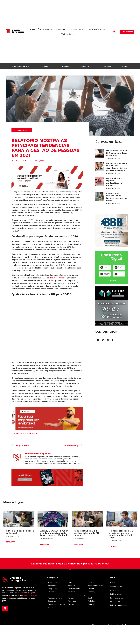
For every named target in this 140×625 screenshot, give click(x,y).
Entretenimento (74, 589)
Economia (107, 66)
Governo (51, 592)
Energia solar (52, 589)
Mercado (51, 595)
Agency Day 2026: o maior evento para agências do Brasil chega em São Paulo (54, 533)
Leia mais (10, 542)
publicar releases (30, 595)
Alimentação (52, 583)
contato (21, 593)
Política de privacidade (118, 605)
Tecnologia (45, 66)
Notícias (91, 595)
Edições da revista (96, 29)
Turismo (91, 604)
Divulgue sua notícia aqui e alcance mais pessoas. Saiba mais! (70, 563)
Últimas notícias (45, 29)
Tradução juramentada (56, 604)
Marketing (91, 592)
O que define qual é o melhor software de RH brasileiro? (86, 533)
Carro (70, 583)
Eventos (91, 589)
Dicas (90, 583)
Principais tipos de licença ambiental (20, 532)
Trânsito (71, 604)
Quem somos (61, 29)
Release (71, 598)
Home (32, 29)
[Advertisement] (47, 312)
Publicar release (77, 29)
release (34, 433)
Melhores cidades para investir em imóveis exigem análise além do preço (121, 534)
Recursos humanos (55, 598)
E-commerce (52, 586)
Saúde (125, 66)
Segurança (52, 601)
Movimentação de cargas (77, 595)
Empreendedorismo (20, 66)
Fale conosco (67, 34)
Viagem (50, 607)
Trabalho (65, 66)
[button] (114, 31)
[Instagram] (5, 608)
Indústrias (71, 592)
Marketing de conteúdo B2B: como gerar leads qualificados (117, 153)
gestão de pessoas (23, 433)
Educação (71, 586)
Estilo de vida (86, 66)
